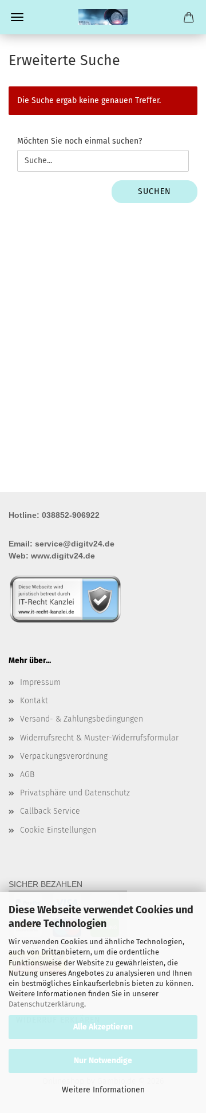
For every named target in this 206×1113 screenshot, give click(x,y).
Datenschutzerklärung (46, 1004)
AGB (27, 774)
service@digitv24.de (74, 543)
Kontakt (34, 701)
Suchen (154, 191)
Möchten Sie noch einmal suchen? (79, 141)
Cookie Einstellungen (58, 830)
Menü (17, 17)
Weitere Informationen (103, 1090)
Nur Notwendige (103, 1061)
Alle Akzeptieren (103, 1027)
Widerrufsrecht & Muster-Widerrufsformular (99, 738)
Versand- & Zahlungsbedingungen (81, 719)
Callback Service (50, 811)
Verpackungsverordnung (64, 756)
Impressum (40, 682)
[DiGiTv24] (103, 17)
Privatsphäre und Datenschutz (75, 793)
